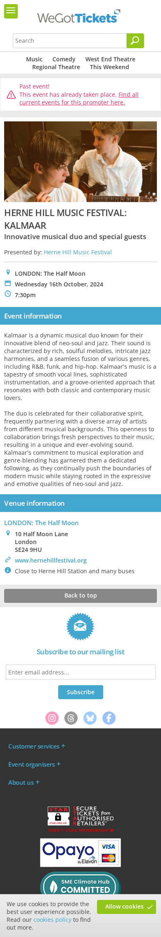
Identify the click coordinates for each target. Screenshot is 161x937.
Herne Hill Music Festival (78, 252)
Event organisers (31, 764)
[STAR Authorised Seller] (80, 831)
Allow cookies (124, 906)
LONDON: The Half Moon (41, 522)
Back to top (80, 595)
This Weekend (109, 67)
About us (20, 782)
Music (34, 59)
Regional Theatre (56, 67)
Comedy (64, 59)
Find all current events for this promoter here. (79, 99)
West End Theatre (110, 59)
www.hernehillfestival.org (51, 560)
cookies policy (52, 919)
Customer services (33, 746)
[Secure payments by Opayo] (80, 865)
